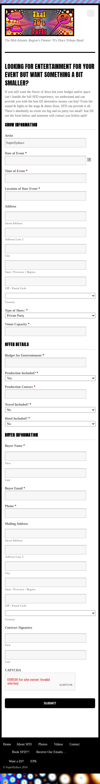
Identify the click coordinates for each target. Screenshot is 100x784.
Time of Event (16, 171)
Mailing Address (16, 524)
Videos (58, 744)
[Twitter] (9, 50)
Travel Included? (18, 404)
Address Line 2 (14, 239)
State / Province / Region (20, 272)
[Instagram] (43, 50)
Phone (10, 506)
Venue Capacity (17, 324)
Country (10, 302)
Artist (9, 135)
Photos (42, 744)
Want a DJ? (16, 761)
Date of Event (16, 153)
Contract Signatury (18, 627)
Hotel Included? (17, 418)
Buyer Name (15, 446)
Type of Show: (16, 310)
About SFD (24, 744)
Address (10, 206)
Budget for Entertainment (24, 355)
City (7, 255)
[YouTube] (32, 50)
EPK (33, 761)
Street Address (13, 223)
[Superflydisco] (39, 31)
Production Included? (21, 373)
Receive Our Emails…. (51, 752)
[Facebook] (21, 50)
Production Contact (20, 387)
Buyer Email (15, 488)
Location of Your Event (22, 188)
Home (7, 744)
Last (7, 480)
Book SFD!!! (20, 752)
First (7, 463)
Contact (74, 744)
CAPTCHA (13, 670)
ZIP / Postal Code (15, 288)
